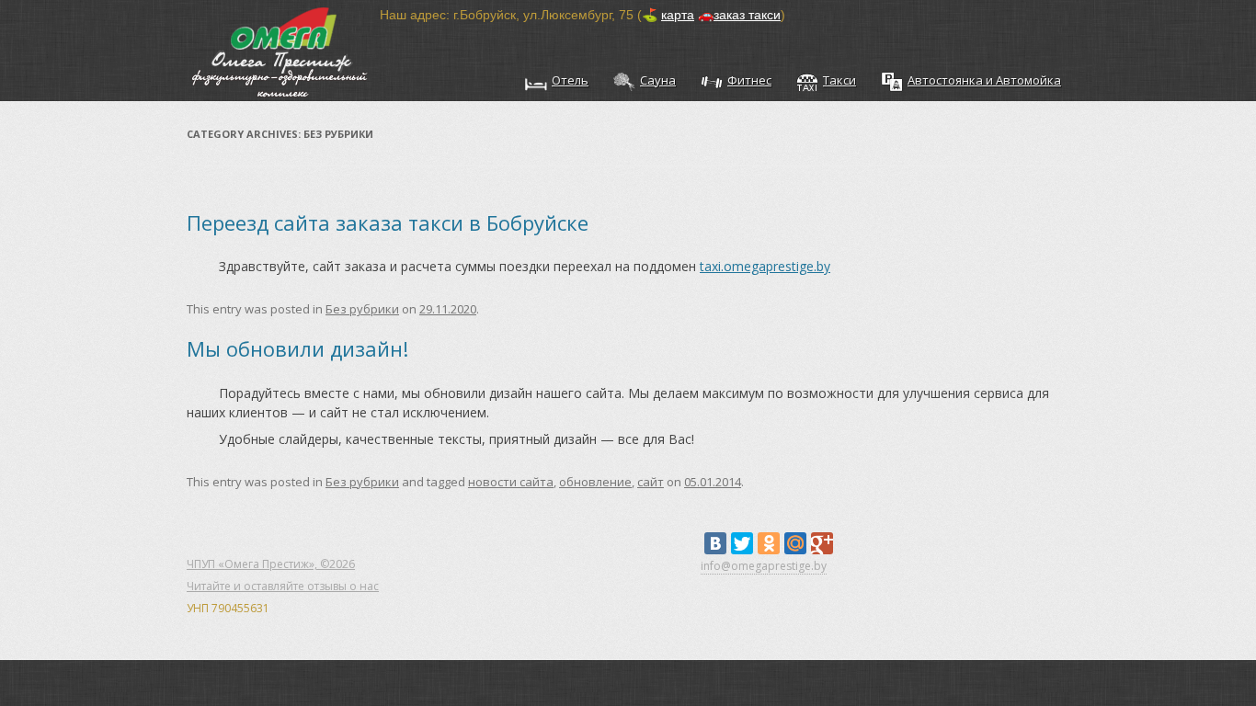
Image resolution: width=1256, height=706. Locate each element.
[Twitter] (742, 543)
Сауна (658, 80)
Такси (839, 80)
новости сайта (511, 481)
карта (677, 14)
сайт (650, 481)
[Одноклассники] (769, 543)
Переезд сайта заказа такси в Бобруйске (387, 222)
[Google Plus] (822, 543)
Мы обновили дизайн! (297, 348)
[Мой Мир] (795, 543)
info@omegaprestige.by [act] (764, 566)
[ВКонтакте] (715, 543)
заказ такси (747, 14)
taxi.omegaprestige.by (765, 266)
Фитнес (749, 80)
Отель (570, 80)
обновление (595, 481)
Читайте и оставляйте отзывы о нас (283, 586)
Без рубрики (362, 309)
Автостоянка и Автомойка (984, 80)
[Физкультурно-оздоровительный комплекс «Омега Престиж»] (283, 50)
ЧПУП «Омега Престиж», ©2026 (271, 564)
